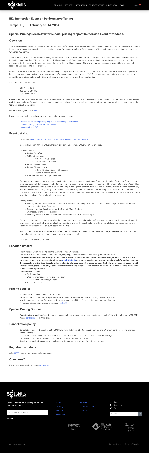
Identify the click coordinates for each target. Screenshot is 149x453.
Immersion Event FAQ (29, 127)
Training (58, 5)
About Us (82, 403)
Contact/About (96, 5)
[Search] (140, 414)
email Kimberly (69, 260)
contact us (30, 318)
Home (58, 403)
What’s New (111, 5)
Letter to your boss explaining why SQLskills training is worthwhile (49, 121)
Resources (81, 5)
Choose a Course (86, 406)
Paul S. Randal (36, 139)
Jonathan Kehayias (68, 139)
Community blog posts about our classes (38, 124)
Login (121, 5)
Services (69, 5)
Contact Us (83, 410)
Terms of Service (132, 444)
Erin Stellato (82, 139)
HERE (36, 110)
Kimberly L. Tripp (51, 139)
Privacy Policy (115, 444)
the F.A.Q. (63, 303)
